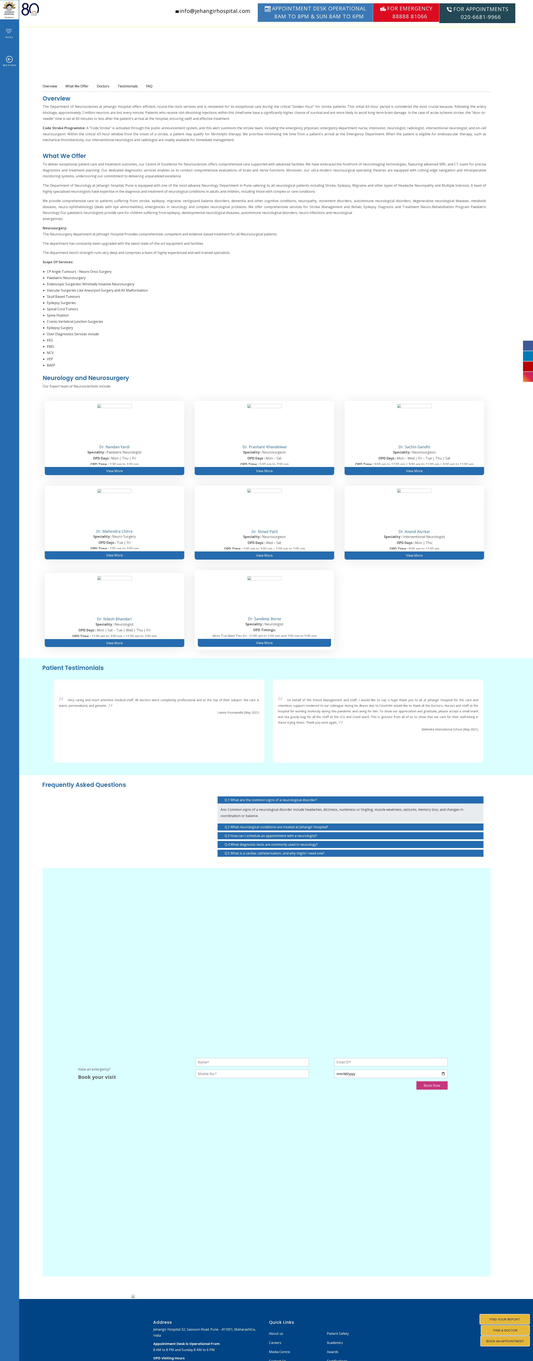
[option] (159, 721)
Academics (335, 1342)
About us (276, 1333)
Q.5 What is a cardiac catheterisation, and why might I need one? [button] (274, 853)
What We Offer (76, 86)
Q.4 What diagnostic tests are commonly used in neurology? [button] (271, 844)
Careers (275, 1342)
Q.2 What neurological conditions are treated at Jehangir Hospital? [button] (276, 827)
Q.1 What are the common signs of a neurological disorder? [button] (271, 800)
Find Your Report (504, 1319)
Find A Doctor (505, 1330)
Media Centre (279, 1352)
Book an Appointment (505, 1341)
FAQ (149, 86)
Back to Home (9, 65)
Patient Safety (338, 1333)
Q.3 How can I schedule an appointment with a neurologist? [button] (271, 835)
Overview (50, 86)
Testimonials (128, 86)
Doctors (103, 86)
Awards (332, 1352)
